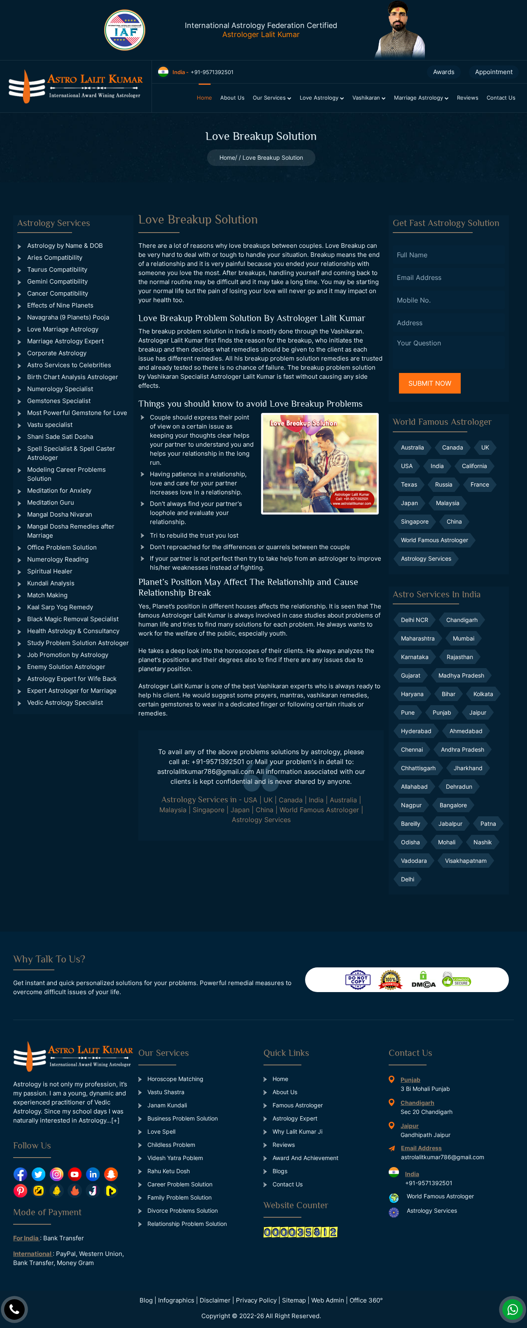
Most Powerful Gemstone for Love (77, 413)
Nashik (482, 842)
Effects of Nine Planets (60, 305)
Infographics (176, 1300)
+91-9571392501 (217, 761)
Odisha (410, 842)
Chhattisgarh (418, 767)
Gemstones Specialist (59, 401)
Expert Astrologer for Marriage (72, 690)
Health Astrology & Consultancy (73, 631)
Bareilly (410, 823)
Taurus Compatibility (57, 269)
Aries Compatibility (54, 257)
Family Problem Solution (179, 1197)
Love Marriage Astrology (62, 329)
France (480, 484)
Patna (488, 823)
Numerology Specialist (60, 389)
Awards (444, 72)
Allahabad (414, 786)
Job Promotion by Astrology (67, 655)
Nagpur (411, 804)
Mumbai (463, 638)
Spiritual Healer (49, 571)
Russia (443, 484)
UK (268, 800)
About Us (232, 97)
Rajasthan (460, 656)
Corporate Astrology (56, 353)
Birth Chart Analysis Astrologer (72, 377)
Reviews (467, 97)
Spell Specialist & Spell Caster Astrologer (71, 453)
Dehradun (459, 786)
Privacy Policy (256, 1300)
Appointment (494, 72)
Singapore (208, 810)
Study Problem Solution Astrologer (78, 643)
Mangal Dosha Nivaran (59, 514)
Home (204, 97)
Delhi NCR (414, 619)
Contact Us (501, 97)
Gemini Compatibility (57, 281)
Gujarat (410, 675)
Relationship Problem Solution (186, 1223)
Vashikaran (367, 97)
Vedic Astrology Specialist (65, 702)
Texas (409, 484)
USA (250, 800)
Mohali (446, 842)
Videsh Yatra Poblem (174, 1157)
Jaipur (477, 712)
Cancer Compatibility (57, 293)
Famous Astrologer (297, 1105)
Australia (343, 800)
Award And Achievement (304, 1157)
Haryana (412, 693)
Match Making (47, 595)
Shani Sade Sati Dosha (60, 436)
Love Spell (160, 1131)
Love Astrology (320, 97)
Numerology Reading (58, 559)
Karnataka (415, 656)
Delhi (407, 879)
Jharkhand (468, 767)
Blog (146, 1300)
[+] (115, 1120)
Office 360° (366, 1300)
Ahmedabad (466, 730)
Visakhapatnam (466, 860)
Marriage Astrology (419, 97)
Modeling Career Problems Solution (66, 474)
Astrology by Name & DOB (65, 245)
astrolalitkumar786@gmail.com (205, 771)
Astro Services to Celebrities (69, 365)
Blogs (279, 1170)
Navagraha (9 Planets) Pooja (68, 317)
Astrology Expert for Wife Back (72, 679)
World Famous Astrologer (319, 810)
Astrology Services (261, 819)
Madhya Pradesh (461, 675)
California (474, 465)
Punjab (442, 712)
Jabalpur (450, 823)
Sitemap (294, 1300)
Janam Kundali (166, 1105)
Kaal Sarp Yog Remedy (60, 607)
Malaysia (173, 810)
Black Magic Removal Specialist (73, 619)
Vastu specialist (49, 425)
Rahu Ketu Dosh (168, 1170)
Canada (291, 800)
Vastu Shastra (165, 1091)
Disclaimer (215, 1300)
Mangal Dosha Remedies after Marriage (70, 530)
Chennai (412, 749)
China (264, 810)
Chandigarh (462, 619)
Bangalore (453, 804)
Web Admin (327, 1300)
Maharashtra (418, 638)
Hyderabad (416, 730)
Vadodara (414, 860)
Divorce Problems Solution (182, 1210)
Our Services (270, 97)
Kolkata (483, 693)
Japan (240, 810)
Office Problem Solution (62, 547)
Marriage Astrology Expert (65, 341)
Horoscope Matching (174, 1078)
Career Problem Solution (179, 1184)
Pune (408, 712)
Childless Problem (170, 1144)
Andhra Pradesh (462, 749)
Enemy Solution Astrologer (66, 667)
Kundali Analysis (51, 583)
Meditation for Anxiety (59, 490)
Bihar (448, 693)
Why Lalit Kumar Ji (296, 1131)
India (316, 800)
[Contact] (14, 1309)
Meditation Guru (50, 502)
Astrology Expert (294, 1118)
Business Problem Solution (182, 1118)
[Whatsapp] (512, 1309)
